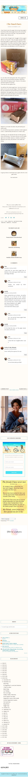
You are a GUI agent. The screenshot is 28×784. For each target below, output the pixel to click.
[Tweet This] (6, 218)
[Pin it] (14, 218)
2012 (3, 735)
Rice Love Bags (7, 692)
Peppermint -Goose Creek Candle (11, 698)
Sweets (9, 222)
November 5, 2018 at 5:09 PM (10, 268)
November (6, 681)
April (5, 718)
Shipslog (4, 640)
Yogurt (14, 222)
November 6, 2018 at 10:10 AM (14, 315)
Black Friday (6, 689)
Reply (25, 277)
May (5, 716)
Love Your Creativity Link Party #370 (10, 651)
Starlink (4, 638)
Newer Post (5, 388)
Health (10, 221)
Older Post (22, 388)
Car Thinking (6, 691)
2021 (3, 672)
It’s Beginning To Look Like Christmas (12, 685)
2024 (3, 667)
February (6, 722)
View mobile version (14, 390)
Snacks (3, 222)
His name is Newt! (6, 641)
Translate (11, 520)
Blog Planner (6, 704)
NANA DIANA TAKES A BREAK (9, 643)
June (5, 715)
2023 (3, 668)
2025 (3, 665)
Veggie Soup (6, 705)
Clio (6, 221)
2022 (3, 670)
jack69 (6, 291)
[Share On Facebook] (8, 218)
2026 (3, 663)
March (5, 720)
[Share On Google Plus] (11, 218)
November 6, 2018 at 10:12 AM (14, 282)
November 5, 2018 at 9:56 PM (10, 325)
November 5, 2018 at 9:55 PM (10, 293)
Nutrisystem (18, 221)
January (5, 724)
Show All (25, 653)
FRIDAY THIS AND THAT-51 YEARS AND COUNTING (12, 644)
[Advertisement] (14, 557)
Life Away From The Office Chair (11, 773)
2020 (3, 674)
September (6, 709)
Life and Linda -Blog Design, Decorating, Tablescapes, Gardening (12, 649)
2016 (3, 728)
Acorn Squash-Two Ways (9, 696)
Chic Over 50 (5, 646)
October (5, 707)
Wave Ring (5, 683)
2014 (3, 731)
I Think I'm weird (7, 687)
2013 (3, 733)
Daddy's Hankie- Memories (9, 694)
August (5, 711)
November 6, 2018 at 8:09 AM (10, 349)
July (4, 713)
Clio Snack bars (6, 702)
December (6, 680)
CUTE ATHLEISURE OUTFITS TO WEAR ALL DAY (12, 647)
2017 (3, 726)
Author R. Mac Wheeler (10, 347)
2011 (3, 737)
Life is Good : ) (6, 637)
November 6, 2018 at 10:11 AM (14, 338)
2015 (3, 729)
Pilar (5, 266)
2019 (3, 676)
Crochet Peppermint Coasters (10, 700)
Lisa (9, 280)
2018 (3, 678)
